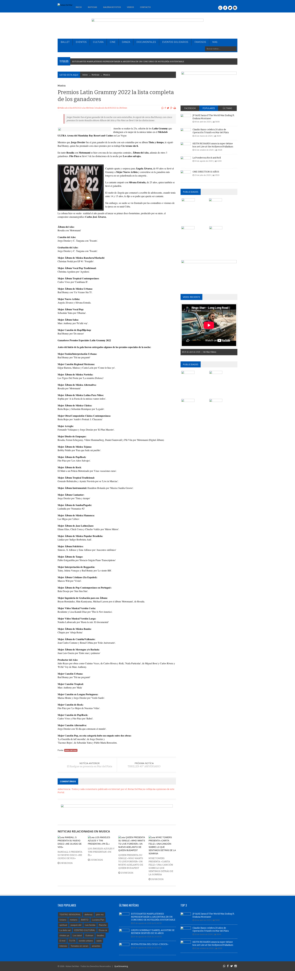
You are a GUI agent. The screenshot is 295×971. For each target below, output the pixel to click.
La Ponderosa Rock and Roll (207, 157)
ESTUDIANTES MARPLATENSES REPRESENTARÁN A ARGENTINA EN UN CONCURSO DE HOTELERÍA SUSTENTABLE (153, 916)
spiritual (63, 925)
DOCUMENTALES (146, 42)
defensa (88, 914)
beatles (100, 935)
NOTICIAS (92, 7)
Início (85, 75)
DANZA (126, 42)
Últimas (227, 108)
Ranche (102, 925)
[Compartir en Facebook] (165, 108)
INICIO (79, 7)
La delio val (65, 930)
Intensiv (63, 946)
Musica (106, 75)
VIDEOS (130, 7)
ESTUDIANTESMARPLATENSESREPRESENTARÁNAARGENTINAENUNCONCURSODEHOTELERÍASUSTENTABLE (128, 61)
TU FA (72, 940)
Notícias (95, 75)
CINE (113, 42)
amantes (96, 946)
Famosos (200, 42)
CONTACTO (145, 7)
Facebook (190, 108)
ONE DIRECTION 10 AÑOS (206, 171)
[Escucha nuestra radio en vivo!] (159, 6)
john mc (100, 914)
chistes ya (64, 935)
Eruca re (103, 930)
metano (73, 919)
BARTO (84, 919)
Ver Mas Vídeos (209, 352)
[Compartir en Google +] (171, 108)
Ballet (65, 42)
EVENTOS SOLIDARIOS (175, 42)
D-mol (62, 940)
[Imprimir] (175, 108)
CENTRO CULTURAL (84, 930)
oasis (99, 940)
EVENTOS (81, 42)
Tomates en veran (79, 946)
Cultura (98, 42)
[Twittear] (168, 108)
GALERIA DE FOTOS (112, 7)
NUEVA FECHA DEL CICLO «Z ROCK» (149, 944)
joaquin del (76, 925)
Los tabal (77, 935)
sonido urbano (86, 940)
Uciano (62, 919)
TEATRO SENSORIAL (70, 914)
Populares (209, 108)
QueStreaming (121, 966)
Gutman (89, 935)
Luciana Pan (98, 919)
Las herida (90, 925)
